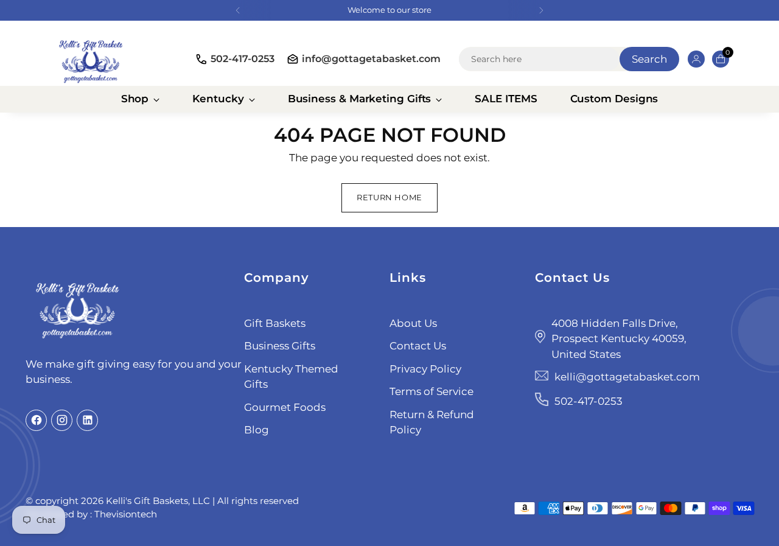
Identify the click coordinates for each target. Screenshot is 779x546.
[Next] (541, 10)
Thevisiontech (125, 514)
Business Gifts (279, 346)
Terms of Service (431, 391)
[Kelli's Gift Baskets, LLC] (90, 59)
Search (649, 59)
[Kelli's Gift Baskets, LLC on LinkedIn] (87, 420)
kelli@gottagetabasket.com (627, 377)
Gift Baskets (275, 323)
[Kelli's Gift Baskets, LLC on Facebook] (36, 420)
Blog (256, 430)
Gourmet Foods (285, 407)
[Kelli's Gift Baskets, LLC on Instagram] (61, 420)
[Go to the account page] (691, 59)
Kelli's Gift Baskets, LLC (158, 500)
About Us (413, 323)
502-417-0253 (242, 59)
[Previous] (238, 10)
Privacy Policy (425, 369)
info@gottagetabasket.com (371, 59)
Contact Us (418, 346)
